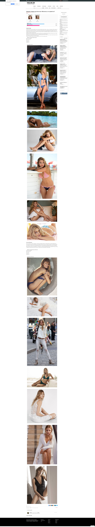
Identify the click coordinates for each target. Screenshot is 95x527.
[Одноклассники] (50, 505)
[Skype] (56, 505)
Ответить (38, 512)
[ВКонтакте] (49, 505)
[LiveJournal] (55, 505)
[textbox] (38, 7)
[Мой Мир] (51, 505)
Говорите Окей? (62, 52)
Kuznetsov (31, 512)
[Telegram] (57, 505)
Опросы (49, 520)
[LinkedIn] (54, 505)
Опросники (49, 521)
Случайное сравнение (63, 12)
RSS (63, 90)
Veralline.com (31, 3)
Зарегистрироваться (65, 0)
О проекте (56, 520)
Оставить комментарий (29, 515)
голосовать (30, 21)
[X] (52, 505)
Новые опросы (61, 90)
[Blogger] (53, 505)
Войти (60, 0)
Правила (56, 521)
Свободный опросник (28, 12)
